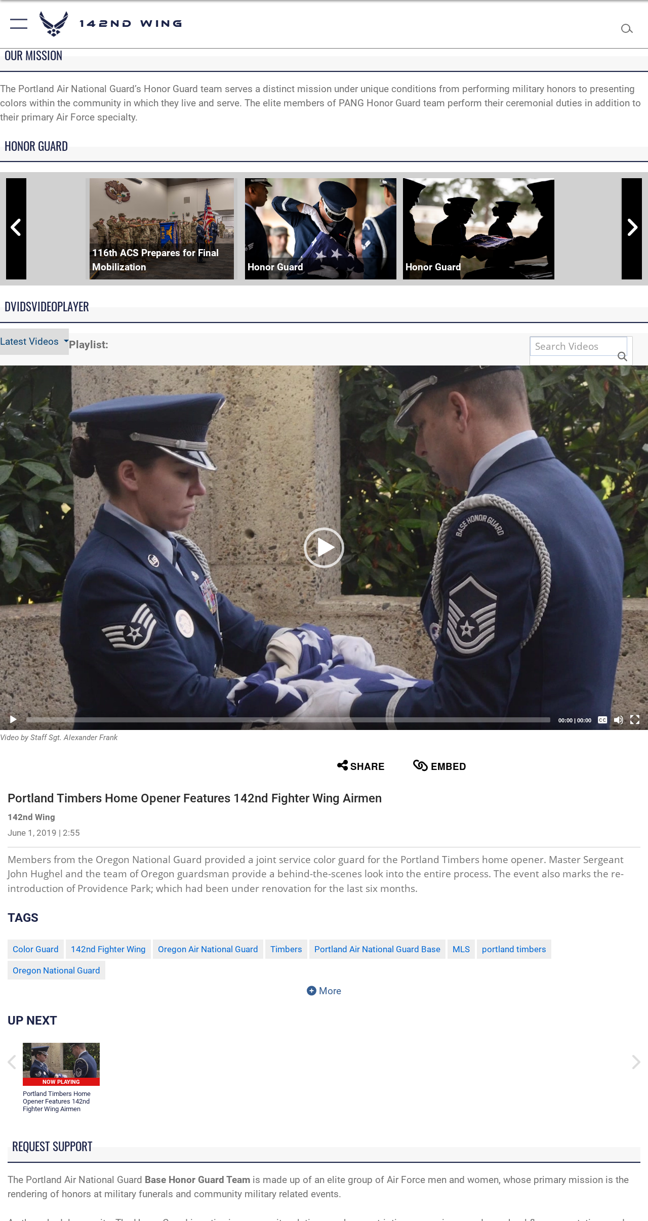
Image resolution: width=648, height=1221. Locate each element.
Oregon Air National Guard (208, 949)
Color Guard (36, 949)
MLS (461, 949)
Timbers (286, 949)
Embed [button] (448, 766)
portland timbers (514, 949)
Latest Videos (30, 341)
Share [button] (367, 766)
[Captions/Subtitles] (602, 720)
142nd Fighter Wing (108, 949)
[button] (16, 24)
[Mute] (619, 720)
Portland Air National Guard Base (377, 949)
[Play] (13, 720)
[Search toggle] (629, 23)
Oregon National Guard (56, 970)
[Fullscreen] (635, 720)
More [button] (328, 991)
